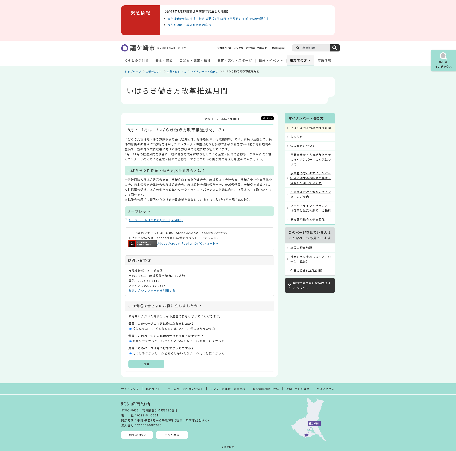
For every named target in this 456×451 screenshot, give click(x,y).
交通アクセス (325, 389)
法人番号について (302, 146)
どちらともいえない (169, 328)
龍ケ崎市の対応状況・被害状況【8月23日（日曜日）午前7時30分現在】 (218, 18)
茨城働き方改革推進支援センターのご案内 (310, 194)
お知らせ (296, 136)
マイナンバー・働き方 (204, 71)
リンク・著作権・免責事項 (227, 389)
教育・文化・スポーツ (234, 60)
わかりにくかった (212, 341)
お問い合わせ (137, 435)
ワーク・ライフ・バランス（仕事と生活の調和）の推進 (310, 207)
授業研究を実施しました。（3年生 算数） (310, 259)
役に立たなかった (202, 328)
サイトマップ (130, 389)
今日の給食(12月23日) (306, 270)
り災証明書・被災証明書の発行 (189, 25)
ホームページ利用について (185, 389)
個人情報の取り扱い (266, 389)
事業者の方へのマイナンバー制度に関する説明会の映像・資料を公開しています (310, 178)
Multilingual (278, 48)
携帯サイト (153, 389)
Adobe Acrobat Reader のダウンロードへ (188, 243)
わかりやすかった (145, 341)
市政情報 (324, 60)
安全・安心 (164, 60)
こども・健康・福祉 (195, 60)
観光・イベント (271, 60)
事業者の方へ (300, 60)
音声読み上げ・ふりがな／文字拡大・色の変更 (242, 48)
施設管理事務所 (301, 247)
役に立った (140, 328)
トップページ (132, 71)
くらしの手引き (137, 60)
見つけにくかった (212, 353)
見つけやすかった (145, 353)
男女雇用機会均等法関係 (307, 219)
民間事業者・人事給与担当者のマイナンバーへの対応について (310, 159)
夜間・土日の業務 (298, 389)
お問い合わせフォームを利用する (151, 290)
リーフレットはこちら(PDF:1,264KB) (156, 220)
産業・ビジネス (176, 71)
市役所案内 (172, 435)
